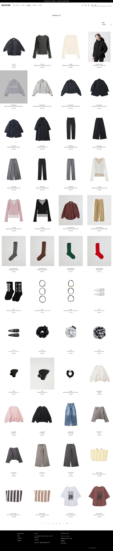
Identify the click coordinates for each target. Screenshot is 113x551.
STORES (36, 533)
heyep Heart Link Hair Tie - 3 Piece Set (71, 310)
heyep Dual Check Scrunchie (99, 351)
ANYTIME (36, 537)
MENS (18, 536)
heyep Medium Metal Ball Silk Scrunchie (70, 392)
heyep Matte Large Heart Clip (14, 392)
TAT (35, 536)
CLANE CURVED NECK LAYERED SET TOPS (99, 187)
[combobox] (101, 5)
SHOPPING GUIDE (65, 533)
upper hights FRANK (99, 392)
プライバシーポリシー (65, 536)
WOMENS (19, 538)
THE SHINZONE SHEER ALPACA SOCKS (14, 269)
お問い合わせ (64, 543)
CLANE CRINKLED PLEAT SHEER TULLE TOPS (42, 65)
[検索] (92, 5)
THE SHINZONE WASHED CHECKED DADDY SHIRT (70, 228)
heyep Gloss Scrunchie (42, 351)
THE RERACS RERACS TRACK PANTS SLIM (42, 187)
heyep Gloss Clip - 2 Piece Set (99, 310)
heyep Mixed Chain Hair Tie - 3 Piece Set (42, 310)
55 (67, 523)
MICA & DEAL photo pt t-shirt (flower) (70, 514)
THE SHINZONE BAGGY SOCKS (70, 269)
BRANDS (19, 540)
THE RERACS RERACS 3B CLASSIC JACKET (13, 146)
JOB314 (38, 536)
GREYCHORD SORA (99, 432)
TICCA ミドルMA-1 (13, 65)
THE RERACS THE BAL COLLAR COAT (42, 146)
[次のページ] (70, 523)
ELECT (50, 536)
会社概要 (63, 540)
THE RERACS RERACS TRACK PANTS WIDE (99, 146)
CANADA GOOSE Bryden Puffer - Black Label (99, 65)
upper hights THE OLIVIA (71, 432)
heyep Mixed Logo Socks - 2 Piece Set (14, 310)
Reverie (47, 536)
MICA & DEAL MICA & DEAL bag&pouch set (99, 473)
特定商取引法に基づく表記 (66, 538)
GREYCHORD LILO (42, 473)
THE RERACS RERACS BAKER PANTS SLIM (70, 146)
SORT (103, 22)
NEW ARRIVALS (20, 533)
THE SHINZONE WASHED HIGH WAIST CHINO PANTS (99, 228)
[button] (23, 5)
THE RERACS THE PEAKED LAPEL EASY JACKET (99, 106)
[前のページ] (42, 523)
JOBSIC (42, 536)
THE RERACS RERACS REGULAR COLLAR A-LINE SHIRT (14, 106)
